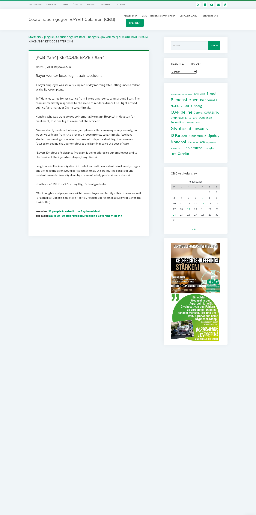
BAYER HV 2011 (175, 94)
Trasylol (209, 148)
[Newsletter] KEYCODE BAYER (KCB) (124, 37)
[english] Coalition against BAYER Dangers (71, 37)
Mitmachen (35, 4)
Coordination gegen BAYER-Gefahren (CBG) (71, 19)
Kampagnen (130, 15)
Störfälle (121, 4)
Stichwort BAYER (189, 15)
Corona (198, 112)
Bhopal (211, 93)
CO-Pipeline (181, 112)
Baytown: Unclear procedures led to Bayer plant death (85, 215)
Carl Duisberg (192, 106)
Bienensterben (184, 100)
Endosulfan (177, 122)
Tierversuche (193, 148)
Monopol (178, 141)
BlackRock (176, 106)
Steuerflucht (176, 148)
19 (188, 209)
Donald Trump (191, 118)
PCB (202, 142)
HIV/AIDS (200, 128)
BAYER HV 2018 (187, 94)
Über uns (77, 4)
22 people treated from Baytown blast (74, 211)
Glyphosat (181, 128)
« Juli (194, 229)
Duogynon (205, 117)
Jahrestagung (210, 15)
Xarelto (183, 153)
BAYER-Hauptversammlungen (158, 15)
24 (174, 214)
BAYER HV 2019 (199, 94)
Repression (211, 142)
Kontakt (91, 4)
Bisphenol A (208, 100)
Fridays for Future (193, 123)
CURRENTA (211, 113)
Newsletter (51, 4)
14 (202, 203)
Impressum (106, 4)
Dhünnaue (177, 117)
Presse (65, 4)
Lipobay (213, 135)
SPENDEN (134, 22)
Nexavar (193, 142)
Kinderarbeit (197, 136)
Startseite (35, 37)
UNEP (174, 154)
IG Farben (179, 135)
